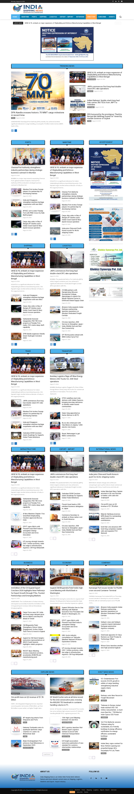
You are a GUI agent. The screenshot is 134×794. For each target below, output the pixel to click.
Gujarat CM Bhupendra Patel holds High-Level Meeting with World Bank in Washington (66, 590)
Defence (103, 753)
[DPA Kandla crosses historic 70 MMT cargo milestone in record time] (37, 91)
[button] (120, 16)
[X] (119, 1)
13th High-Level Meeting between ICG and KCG (71, 719)
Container (53, 693)
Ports (13, 118)
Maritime (67, 142)
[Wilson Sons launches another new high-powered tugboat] (94, 648)
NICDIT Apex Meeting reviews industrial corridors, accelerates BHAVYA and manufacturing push (33, 654)
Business (28, 563)
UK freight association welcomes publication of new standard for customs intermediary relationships (72, 744)
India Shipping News (29, 790)
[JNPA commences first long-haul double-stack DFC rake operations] (78, 91)
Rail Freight (91, 107)
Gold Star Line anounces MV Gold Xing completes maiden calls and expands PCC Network (111, 530)
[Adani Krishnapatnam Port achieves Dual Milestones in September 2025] (16, 743)
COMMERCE (104, 717)
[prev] (116, 23)
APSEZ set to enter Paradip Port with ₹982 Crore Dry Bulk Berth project (33, 213)
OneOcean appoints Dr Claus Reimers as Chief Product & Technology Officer (111, 637)
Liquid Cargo (65, 736)
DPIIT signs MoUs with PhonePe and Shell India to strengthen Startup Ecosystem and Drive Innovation (33, 531)
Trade (28, 351)
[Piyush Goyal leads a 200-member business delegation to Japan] (55, 506)
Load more (47, 754)
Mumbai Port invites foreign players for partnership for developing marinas (33, 191)
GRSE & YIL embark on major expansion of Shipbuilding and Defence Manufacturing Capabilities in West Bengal (104, 74)
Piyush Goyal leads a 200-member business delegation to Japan (72, 506)
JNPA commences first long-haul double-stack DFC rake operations (48, 23)
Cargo (25, 736)
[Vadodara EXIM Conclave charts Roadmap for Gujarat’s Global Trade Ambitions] (16, 435)
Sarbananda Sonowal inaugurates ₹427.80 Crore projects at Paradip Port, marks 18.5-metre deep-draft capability (33, 323)
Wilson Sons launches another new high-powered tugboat (112, 647)
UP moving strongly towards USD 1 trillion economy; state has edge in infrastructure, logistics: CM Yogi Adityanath (33, 544)
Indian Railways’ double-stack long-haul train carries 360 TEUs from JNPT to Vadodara (103, 102)
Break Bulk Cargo (28, 747)
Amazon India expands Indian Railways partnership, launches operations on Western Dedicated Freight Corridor (72, 311)
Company (106, 563)
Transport (67, 351)
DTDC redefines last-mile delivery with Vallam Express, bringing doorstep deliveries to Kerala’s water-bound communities (72, 402)
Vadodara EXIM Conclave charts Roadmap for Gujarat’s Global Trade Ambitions (33, 435)
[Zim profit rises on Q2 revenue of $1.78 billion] (94, 506)
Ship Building (91, 79)
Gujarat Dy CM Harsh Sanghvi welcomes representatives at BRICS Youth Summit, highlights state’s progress (33, 641)
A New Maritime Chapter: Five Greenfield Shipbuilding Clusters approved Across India (34, 517)
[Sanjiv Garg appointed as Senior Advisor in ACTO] (55, 415)
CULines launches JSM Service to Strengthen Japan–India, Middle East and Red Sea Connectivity (73, 325)
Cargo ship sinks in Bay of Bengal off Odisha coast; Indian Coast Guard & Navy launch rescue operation (32, 225)
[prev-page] (12, 130)
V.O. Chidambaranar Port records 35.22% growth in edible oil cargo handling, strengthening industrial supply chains (110, 683)
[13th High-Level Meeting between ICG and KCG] (55, 720)
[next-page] (15, 130)
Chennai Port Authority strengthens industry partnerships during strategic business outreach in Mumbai (26, 170)
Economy (67, 563)
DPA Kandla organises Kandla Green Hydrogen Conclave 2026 (34, 336)
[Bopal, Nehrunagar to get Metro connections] (55, 436)
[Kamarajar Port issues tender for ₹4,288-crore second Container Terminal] (106, 576)
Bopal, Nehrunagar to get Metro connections (71, 435)
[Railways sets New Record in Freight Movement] (94, 697)
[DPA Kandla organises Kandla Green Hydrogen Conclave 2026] (16, 336)
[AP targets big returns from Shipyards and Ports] (16, 720)
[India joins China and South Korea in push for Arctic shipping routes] (55, 230)
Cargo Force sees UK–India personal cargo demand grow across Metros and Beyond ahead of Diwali (33, 615)
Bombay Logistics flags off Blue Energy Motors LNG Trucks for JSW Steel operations (66, 379)
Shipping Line (15, 693)
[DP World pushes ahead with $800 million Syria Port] (55, 337)
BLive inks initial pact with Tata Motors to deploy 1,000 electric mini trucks (72, 425)
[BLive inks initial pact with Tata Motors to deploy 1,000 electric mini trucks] (55, 425)
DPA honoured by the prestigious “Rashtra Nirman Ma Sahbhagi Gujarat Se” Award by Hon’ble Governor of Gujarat (104, 116)
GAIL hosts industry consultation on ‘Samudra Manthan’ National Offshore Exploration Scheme (72, 638)
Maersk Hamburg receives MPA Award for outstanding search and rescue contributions (111, 517)
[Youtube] (121, 1)
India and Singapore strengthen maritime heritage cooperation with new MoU (33, 202)
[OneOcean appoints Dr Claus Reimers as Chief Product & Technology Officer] (94, 637)
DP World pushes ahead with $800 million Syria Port (72, 336)
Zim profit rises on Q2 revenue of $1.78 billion (109, 505)
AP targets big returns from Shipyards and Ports (33, 719)
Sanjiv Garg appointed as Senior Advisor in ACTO (71, 414)
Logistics (90, 91)
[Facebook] (113, 1)
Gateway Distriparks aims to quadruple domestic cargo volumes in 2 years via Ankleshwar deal (33, 731)
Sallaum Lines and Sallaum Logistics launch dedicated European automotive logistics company (110, 625)
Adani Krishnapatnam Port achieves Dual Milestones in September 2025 (33, 743)
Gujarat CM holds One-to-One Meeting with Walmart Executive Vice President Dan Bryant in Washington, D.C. (73, 611)
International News (106, 449)
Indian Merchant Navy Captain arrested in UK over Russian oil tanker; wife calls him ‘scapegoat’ (111, 494)
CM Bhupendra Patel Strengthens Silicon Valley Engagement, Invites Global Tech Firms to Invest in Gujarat (34, 628)
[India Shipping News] (28, 8)
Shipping (28, 246)
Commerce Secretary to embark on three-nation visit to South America (72, 517)
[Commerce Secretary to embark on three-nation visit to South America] (55, 517)
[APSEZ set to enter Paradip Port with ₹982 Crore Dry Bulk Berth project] (16, 213)
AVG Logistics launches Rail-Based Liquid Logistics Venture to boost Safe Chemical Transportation (72, 731)
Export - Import (67, 449)
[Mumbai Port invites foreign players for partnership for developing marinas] (16, 191)
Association (65, 750)
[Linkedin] (116, 1)
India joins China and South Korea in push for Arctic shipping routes (71, 230)
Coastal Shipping (67, 722)
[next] (119, 23)
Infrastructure (28, 449)
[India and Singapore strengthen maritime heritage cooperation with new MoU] (16, 202)
